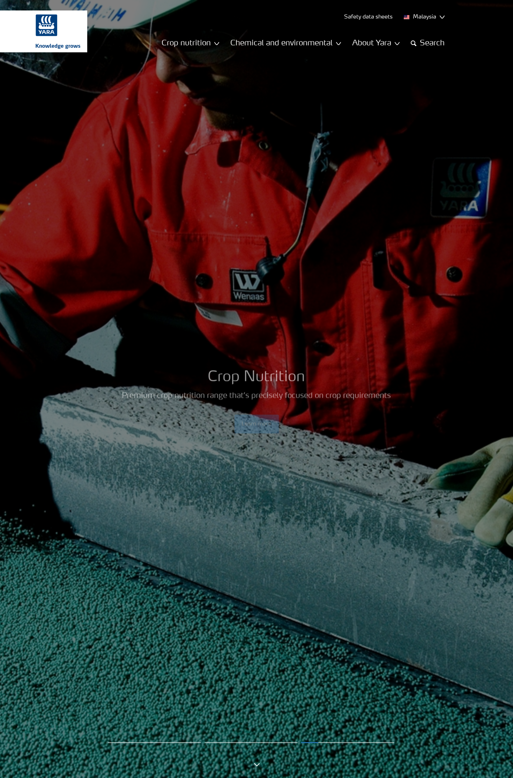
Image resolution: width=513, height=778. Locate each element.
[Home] (40, 31)
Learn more (257, 408)
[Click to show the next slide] (154, 742)
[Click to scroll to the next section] (256, 767)
